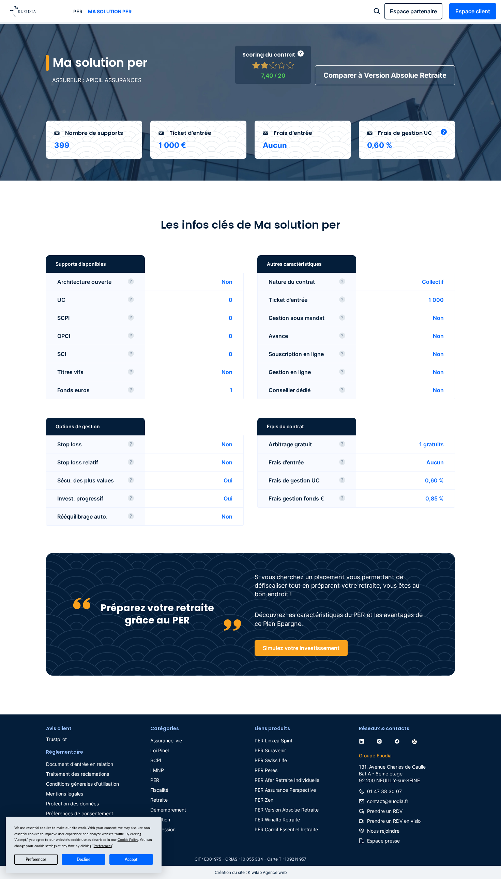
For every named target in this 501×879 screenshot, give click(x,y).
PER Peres (266, 770)
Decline (83, 860)
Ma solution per (110, 11)
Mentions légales (64, 794)
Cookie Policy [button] (128, 840)
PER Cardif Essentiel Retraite (286, 829)
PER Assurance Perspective (285, 790)
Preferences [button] (103, 846)
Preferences (36, 860)
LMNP (157, 770)
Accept (131, 860)
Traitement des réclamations (77, 774)
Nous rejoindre (383, 831)
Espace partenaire (413, 11)
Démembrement (168, 810)
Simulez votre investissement (301, 648)
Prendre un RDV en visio (394, 821)
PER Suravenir (270, 750)
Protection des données (72, 803)
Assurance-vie (166, 740)
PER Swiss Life (271, 760)
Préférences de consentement (79, 813)
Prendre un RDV (385, 811)
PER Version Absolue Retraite (287, 810)
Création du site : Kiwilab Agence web (251, 872)
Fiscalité (159, 790)
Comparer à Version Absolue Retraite (384, 75)
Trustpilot (56, 739)
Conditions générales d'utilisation (82, 784)
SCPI (155, 760)
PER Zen (264, 800)
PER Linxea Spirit (273, 740)
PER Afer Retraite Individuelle (287, 780)
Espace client (472, 11)
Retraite (159, 800)
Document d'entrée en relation (79, 764)
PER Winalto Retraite (277, 819)
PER (77, 11)
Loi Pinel (159, 750)
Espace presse (383, 841)
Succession (163, 829)
